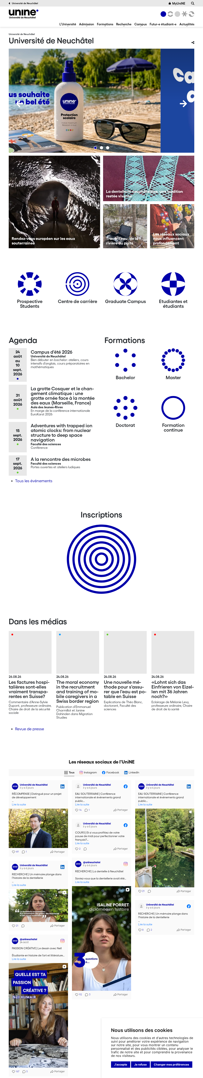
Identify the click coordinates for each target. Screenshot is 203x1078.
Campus (140, 24)
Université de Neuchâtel (25, 3)
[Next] (183, 104)
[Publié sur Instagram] (125, 864)
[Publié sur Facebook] (125, 786)
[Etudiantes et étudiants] (173, 285)
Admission (86, 24)
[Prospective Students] (30, 285)
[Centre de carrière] (77, 285)
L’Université (67, 24)
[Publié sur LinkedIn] (62, 786)
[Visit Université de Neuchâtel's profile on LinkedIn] (15, 786)
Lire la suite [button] (19, 804)
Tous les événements (33, 481)
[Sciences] (176, 14)
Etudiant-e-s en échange (100, 552)
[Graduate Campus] (125, 285)
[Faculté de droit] (183, 14)
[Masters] (173, 361)
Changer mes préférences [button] (171, 1064)
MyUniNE (178, 3)
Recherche (123, 24)
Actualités (186, 24)
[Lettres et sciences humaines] (169, 14)
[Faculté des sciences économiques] (190, 14)
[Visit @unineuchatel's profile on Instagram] (78, 864)
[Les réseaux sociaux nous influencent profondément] (172, 226)
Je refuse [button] (140, 1064)
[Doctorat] (125, 409)
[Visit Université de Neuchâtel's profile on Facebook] (78, 786)
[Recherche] (192, 3)
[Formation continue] (173, 409)
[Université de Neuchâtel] (23, 13)
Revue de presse (29, 729)
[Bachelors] (125, 361)
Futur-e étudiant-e (163, 24)
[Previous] (20, 104)
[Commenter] (148, 891)
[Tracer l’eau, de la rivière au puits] (125, 226)
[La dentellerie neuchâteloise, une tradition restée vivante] (148, 178)
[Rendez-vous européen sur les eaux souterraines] (54, 202)
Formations (105, 24)
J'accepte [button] (120, 1064)
